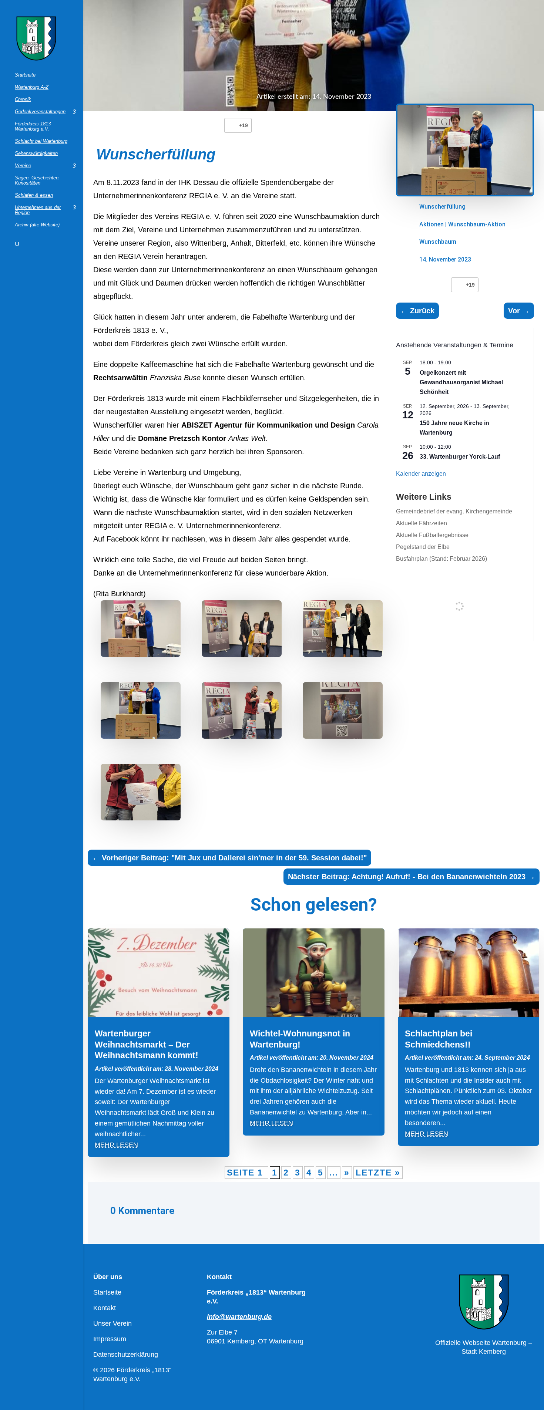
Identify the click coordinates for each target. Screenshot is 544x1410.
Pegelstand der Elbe (423, 547)
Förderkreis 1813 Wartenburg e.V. (33, 126)
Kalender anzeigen (421, 473)
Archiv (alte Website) (37, 224)
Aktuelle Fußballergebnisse (432, 535)
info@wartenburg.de (239, 1316)
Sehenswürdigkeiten (36, 153)
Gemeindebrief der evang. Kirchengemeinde (454, 511)
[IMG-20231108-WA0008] (141, 630)
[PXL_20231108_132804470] (141, 794)
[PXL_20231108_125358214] (343, 712)
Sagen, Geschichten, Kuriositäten (37, 180)
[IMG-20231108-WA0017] (343, 630)
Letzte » (378, 1172)
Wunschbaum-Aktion (477, 224)
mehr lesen (116, 1144)
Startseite (25, 75)
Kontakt (104, 1308)
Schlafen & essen (34, 195)
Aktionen (431, 224)
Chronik (23, 99)
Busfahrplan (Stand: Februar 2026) (441, 559)
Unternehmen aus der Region (38, 210)
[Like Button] (231, 125)
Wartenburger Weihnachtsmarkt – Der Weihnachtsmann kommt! (146, 1044)
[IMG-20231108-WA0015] (242, 630)
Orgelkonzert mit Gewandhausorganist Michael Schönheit (461, 382)
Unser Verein (112, 1323)
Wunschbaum (437, 241)
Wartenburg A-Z (31, 87)
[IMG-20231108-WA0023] (242, 712)
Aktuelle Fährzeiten (421, 523)
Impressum (109, 1339)
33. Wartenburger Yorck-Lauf (460, 456)
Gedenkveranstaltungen (40, 111)
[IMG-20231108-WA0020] (141, 712)
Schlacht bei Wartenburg (41, 141)
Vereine (23, 165)
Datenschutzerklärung (125, 1354)
